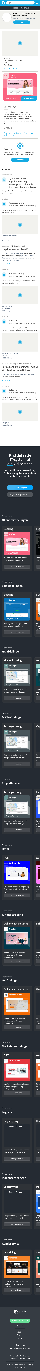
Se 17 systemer (16, 698)
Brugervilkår (13, 1358)
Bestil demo (20, 160)
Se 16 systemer (16, 961)
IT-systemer (25, 8)
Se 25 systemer (16, 1290)
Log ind (20, 1325)
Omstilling (10, 1252)
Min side (15, 8)
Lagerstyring (11, 1121)
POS (6, 858)
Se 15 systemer (16, 895)
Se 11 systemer (16, 1092)
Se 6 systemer (16, 1158)
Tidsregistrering (13, 660)
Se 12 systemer (16, 566)
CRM (6, 1055)
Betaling (8, 529)
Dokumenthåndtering (16, 923)
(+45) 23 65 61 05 (10, 68)
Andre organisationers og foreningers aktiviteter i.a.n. (18, 134)
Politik (20, 1338)
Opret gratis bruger (20, 1320)
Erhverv (20, 1335)
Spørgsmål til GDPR (25, 1358)
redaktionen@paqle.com (20, 1348)
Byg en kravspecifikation (20, 494)
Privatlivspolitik (25, 1356)
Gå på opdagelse (20, 487)
